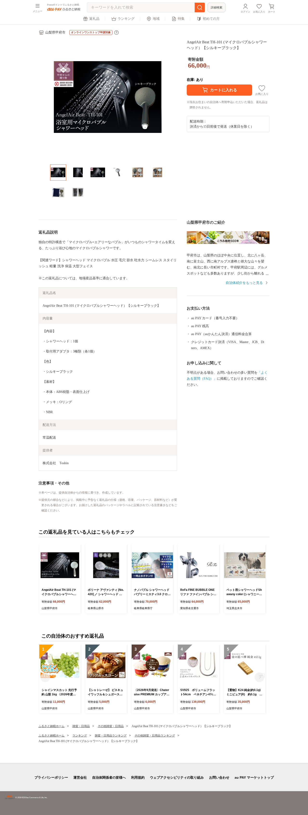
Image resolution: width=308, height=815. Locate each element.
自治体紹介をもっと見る (244, 283)
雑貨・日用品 (81, 726)
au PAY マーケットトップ (254, 777)
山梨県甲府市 (55, 32)
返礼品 (94, 18)
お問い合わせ (219, 777)
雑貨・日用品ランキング (111, 735)
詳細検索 (216, 7)
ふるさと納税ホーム (51, 726)
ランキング (126, 18)
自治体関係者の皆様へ (109, 777)
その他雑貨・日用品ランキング (155, 735)
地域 (156, 18)
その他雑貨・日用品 (111, 726)
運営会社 (80, 777)
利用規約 (138, 777)
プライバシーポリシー (51, 777)
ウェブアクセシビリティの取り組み (177, 777)
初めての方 (211, 18)
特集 (181, 18)
